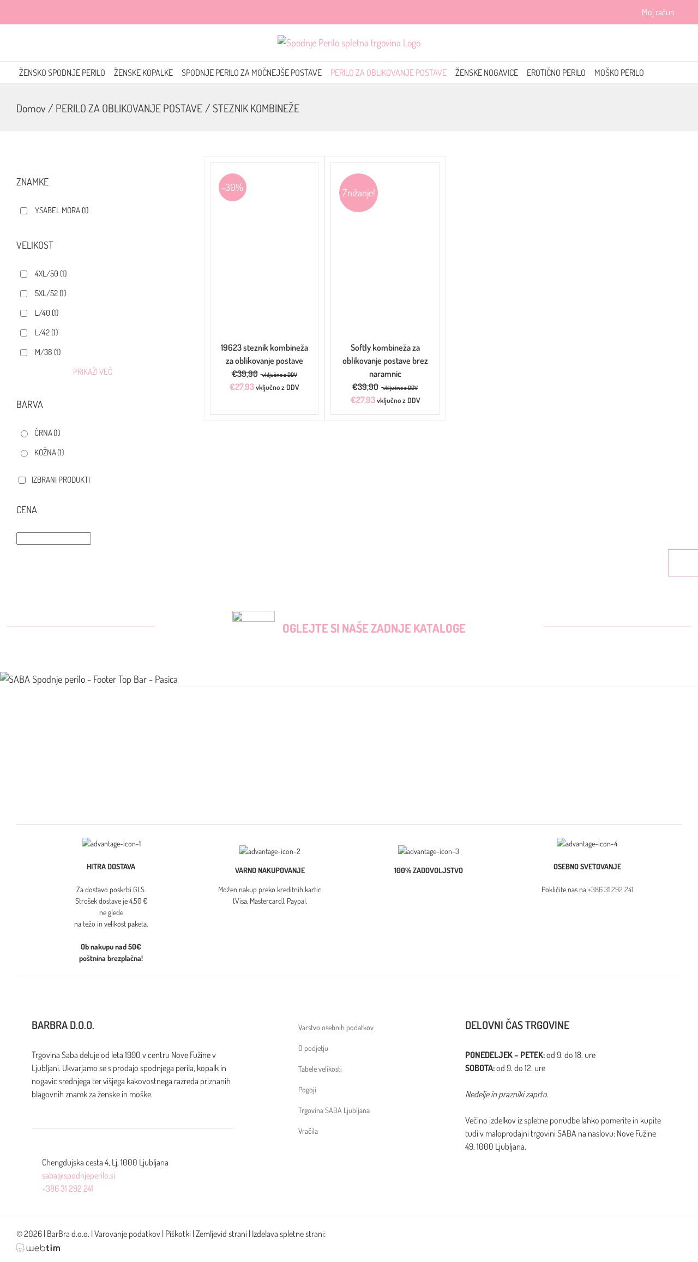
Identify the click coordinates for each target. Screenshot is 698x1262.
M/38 (48, 352)
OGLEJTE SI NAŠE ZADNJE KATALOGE (374, 627)
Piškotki (178, 1233)
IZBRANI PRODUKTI (61, 479)
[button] (676, 72)
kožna (49, 452)
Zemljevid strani (221, 1233)
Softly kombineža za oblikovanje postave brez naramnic (385, 360)
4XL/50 (51, 273)
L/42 (46, 332)
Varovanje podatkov (127, 1233)
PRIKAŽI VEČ (92, 371)
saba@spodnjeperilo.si (78, 1175)
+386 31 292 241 (610, 889)
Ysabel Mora (61, 210)
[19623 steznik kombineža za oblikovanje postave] (264, 170)
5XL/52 (50, 293)
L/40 (46, 313)
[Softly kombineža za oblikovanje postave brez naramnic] (385, 170)
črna (47, 433)
